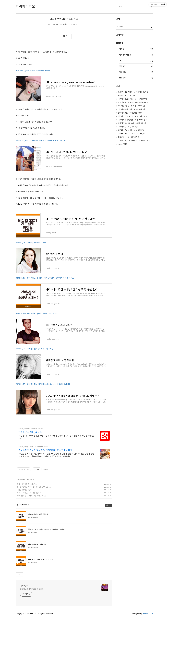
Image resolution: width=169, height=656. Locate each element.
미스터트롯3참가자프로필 (139, 103)
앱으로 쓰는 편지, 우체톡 (30, 432)
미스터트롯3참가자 (125, 109)
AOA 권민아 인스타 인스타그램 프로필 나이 (30, 496)
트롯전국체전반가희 (125, 92)
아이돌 (65, 24)
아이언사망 (122, 127)
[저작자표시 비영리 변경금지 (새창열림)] (45, 469)
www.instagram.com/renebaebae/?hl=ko (33, 71)
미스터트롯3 (145, 141)
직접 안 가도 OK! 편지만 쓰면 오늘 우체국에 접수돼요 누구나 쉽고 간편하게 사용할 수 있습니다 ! (56, 437)
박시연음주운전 (123, 106)
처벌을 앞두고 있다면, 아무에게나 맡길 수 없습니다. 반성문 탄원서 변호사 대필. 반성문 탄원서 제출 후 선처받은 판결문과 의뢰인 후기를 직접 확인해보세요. (56, 455)
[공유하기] (25, 469)
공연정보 (136, 66)
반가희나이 (134, 96)
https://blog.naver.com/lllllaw (30, 447)
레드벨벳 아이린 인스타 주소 (64, 19)
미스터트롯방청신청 (125, 130)
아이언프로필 (134, 137)
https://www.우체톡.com (28, 429)
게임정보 (136, 72)
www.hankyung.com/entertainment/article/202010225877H (40, 141)
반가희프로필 (123, 113)
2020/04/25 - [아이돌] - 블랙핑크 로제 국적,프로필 (34, 349)
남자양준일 (122, 103)
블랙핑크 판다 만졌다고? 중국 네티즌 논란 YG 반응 (32, 487)
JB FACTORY (148, 614)
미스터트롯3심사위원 (125, 99)
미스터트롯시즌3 (124, 134)
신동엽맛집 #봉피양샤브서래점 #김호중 (132, 123)
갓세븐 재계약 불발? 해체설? (26, 484)
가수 (136, 60)
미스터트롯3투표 (142, 92)
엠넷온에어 (122, 137)
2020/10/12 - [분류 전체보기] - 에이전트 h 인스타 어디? (36, 314)
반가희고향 (134, 127)
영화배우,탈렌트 (136, 55)
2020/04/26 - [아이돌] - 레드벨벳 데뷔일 (31, 243)
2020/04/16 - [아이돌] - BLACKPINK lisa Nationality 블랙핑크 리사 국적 (43, 384)
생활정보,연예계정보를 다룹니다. (32, 589)
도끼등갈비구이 (139, 134)
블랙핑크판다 (142, 120)
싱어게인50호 (142, 116)
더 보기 (108, 505)
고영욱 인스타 (142, 99)
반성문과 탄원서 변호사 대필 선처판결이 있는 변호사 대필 (45, 450)
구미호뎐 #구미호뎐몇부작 (127, 141)
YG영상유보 (122, 96)
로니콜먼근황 (140, 109)
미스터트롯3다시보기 (125, 116)
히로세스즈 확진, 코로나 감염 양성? (28, 493)
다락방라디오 (26, 586)
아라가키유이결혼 (139, 106)
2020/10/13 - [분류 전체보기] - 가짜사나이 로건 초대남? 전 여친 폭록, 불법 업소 (45, 278)
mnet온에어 (122, 144)
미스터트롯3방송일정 (125, 120)
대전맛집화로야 (136, 113)
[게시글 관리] (28, 469)
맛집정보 (136, 78)
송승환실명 (140, 130)
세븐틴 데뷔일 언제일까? (24, 490)
